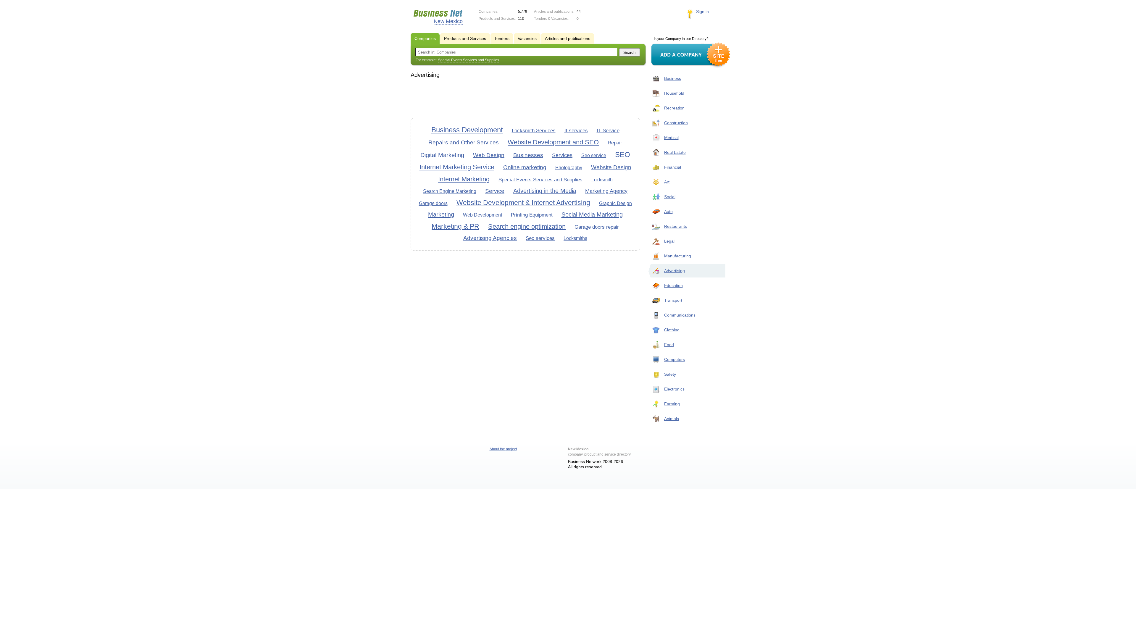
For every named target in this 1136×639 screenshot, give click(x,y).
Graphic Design (615, 203)
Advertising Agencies (490, 238)
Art (666, 182)
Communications (680, 315)
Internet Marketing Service (456, 167)
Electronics (674, 389)
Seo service (593, 155)
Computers (674, 359)
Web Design (488, 155)
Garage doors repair (597, 227)
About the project (503, 449)
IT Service (608, 130)
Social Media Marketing (592, 214)
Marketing (441, 214)
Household (674, 93)
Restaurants (675, 226)
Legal (669, 241)
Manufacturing (677, 256)
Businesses (528, 155)
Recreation (674, 108)
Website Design (611, 167)
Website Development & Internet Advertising (523, 202)
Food (669, 344)
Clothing (672, 329)
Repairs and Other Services (463, 142)
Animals (671, 418)
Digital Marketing (442, 155)
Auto (668, 211)
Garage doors (433, 203)
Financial (672, 167)
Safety (670, 374)
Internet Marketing (464, 179)
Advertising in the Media (544, 191)
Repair (615, 143)
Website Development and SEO (553, 142)
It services (576, 130)
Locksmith (602, 179)
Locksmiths (575, 238)
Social (669, 196)
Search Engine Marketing (449, 191)
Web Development (482, 214)
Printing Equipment (532, 215)
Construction (676, 122)
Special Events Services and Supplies (540, 180)
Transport (673, 300)
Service (494, 191)
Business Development (467, 130)
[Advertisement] (525, 97)
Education (673, 285)
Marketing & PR (455, 226)
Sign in (702, 11)
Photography (568, 167)
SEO (622, 155)
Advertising (674, 270)
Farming (672, 403)
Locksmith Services (534, 130)
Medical (671, 137)
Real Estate (675, 152)
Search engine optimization (527, 226)
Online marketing (524, 167)
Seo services (540, 238)
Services (562, 155)
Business (672, 78)
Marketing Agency (606, 191)
